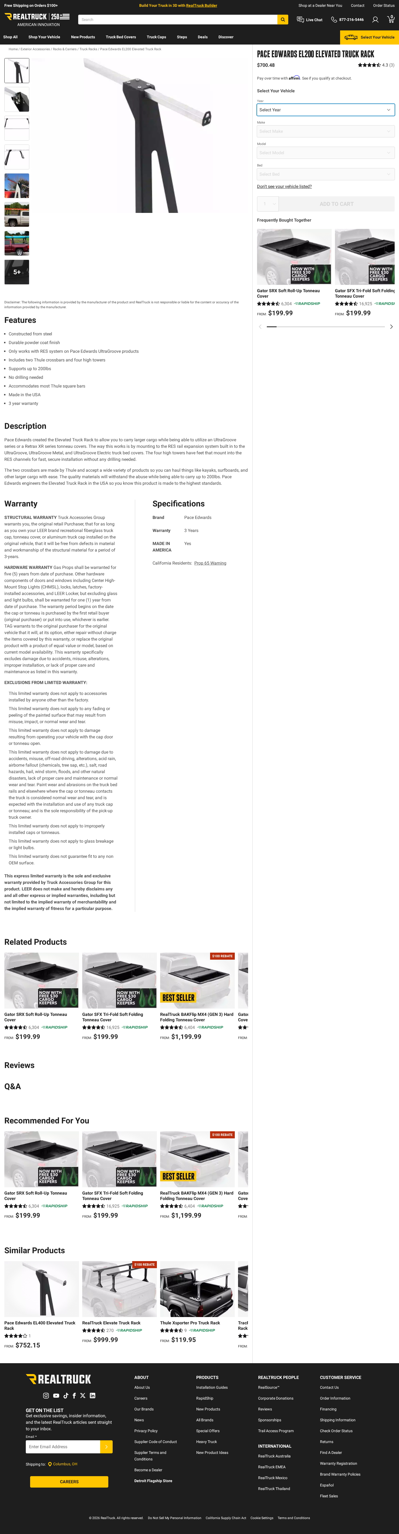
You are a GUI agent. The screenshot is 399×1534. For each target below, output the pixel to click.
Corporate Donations (275, 1398)
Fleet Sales (329, 1496)
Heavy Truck (206, 1441)
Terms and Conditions (294, 1518)
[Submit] (106, 1446)
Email (31, 1437)
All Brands (204, 1420)
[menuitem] (10, 37)
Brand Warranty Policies (340, 1474)
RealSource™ (269, 1387)
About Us (142, 1387)
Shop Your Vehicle (44, 37)
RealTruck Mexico (272, 1478)
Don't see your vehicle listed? (284, 186)
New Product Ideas (212, 1452)
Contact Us (329, 1387)
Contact (358, 5)
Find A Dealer (331, 1452)
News (139, 1420)
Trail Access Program (276, 1431)
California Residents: (189, 563)
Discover (225, 37)
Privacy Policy (146, 1431)
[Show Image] (16, 70)
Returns (326, 1441)
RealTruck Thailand (274, 1488)
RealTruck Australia (274, 1456)
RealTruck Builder (201, 5)
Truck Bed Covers (121, 37)
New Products (83, 37)
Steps (182, 37)
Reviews (265, 1409)
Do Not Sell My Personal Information (174, 1518)
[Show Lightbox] (139, 135)
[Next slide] (391, 326)
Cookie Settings (262, 1518)
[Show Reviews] (376, 65)
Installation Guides (212, 1387)
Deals (203, 37)
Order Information (335, 1398)
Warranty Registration (338, 1463)
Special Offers (208, 1431)
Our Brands (144, 1409)
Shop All (10, 37)
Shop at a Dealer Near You (320, 5)
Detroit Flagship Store (153, 1481)
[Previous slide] (260, 326)
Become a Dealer (148, 1470)
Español (327, 1485)
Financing (328, 1409)
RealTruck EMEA (272, 1467)
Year (260, 101)
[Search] (282, 19)
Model (261, 144)
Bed (259, 165)
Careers (140, 1398)
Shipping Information (338, 1420)
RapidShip (204, 1398)
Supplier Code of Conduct (155, 1441)
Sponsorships (269, 1420)
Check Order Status (336, 1431)
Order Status (384, 5)
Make (261, 122)
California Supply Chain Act (226, 1518)
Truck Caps (156, 37)
